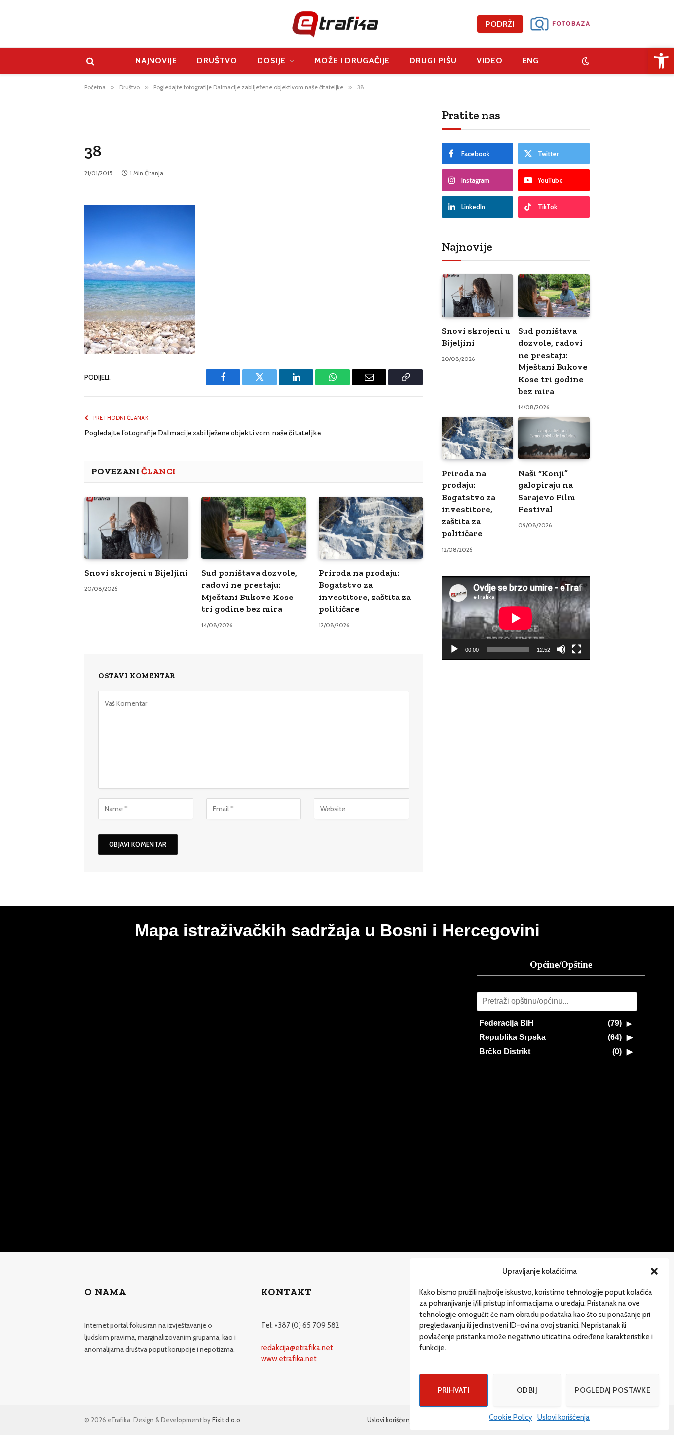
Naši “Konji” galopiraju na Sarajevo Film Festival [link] (546, 491)
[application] (516, 618)
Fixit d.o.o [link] (226, 1420)
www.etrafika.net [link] (289, 1359)
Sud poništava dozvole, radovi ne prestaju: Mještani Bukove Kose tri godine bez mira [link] (249, 590)
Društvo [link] (217, 60)
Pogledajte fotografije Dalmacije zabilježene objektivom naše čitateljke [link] (202, 432)
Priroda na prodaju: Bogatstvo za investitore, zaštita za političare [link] (365, 590)
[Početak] (454, 649)
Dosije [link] (271, 60)
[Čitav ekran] (577, 649)
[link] (661, 61)
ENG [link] (531, 60)
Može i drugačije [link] (352, 60)
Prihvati (454, 1390)
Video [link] (490, 60)
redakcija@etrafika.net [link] (297, 1347)
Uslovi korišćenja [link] (563, 1417)
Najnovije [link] (156, 60)
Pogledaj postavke (612, 1390)
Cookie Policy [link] (510, 1417)
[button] (654, 1271)
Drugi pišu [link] (433, 60)
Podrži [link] (500, 24)
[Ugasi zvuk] (561, 649)
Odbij (527, 1390)
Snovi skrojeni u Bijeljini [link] (136, 572)
